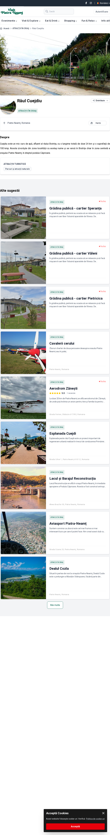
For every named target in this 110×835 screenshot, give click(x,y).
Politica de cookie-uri (95, 819)
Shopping (70, 20)
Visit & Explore (30, 20)
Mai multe (55, 605)
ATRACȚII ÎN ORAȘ (20, 28)
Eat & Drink (51, 20)
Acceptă (75, 826)
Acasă (6, 28)
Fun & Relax (88, 20)
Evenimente (9, 20)
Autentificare (102, 11)
